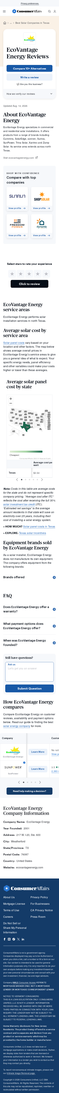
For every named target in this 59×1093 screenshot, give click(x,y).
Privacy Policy (39, 897)
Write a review (29, 77)
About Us (9, 897)
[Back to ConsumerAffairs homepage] (4, 23)
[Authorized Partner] (24, 763)
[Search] (49, 11)
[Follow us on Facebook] (4, 939)
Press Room (38, 917)
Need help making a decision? (29, 791)
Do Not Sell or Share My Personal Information (15, 927)
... (11, 23)
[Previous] (17, 480)
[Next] (42, 480)
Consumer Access (24, 982)
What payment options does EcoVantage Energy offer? (23, 626)
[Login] (54, 11)
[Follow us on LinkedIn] (23, 939)
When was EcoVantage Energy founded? (24, 642)
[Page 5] (37, 479)
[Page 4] (33, 479)
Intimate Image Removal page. (21, 1073)
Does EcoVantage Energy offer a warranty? (26, 609)
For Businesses (39, 904)
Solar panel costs (13, 343)
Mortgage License (14, 904)
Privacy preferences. (30, 3)
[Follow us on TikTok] (13, 939)
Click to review (29, 284)
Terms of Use (11, 910)
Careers (8, 917)
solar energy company (16, 726)
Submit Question (30, 688)
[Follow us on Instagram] (9, 939)
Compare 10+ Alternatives (29, 68)
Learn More (37, 752)
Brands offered (14, 577)
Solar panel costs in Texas (39, 526)
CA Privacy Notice (41, 910)
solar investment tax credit (19, 504)
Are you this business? (31, 84)
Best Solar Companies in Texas (32, 22)
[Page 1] (21, 479)
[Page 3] (29, 479)
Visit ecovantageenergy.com (18, 157)
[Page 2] (25, 479)
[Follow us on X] (18, 939)
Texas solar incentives (32, 533)
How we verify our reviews (21, 93)
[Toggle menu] (4, 11)
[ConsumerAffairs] (27, 11)
